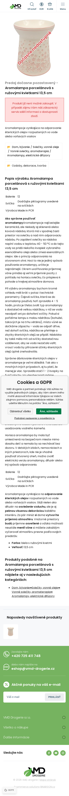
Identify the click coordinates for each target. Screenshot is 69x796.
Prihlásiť (54, 697)
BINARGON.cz (47, 786)
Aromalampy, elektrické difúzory (28, 155)
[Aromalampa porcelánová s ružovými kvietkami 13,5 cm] (10, 631)
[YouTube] (56, 753)
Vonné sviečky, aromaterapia (29, 151)
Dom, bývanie (21, 147)
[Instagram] (63, 753)
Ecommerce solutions (27, 786)
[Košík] (50, 6)
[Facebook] (49, 753)
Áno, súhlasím (49, 411)
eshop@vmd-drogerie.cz (33, 668)
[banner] (15, 6)
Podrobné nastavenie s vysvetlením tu (34, 418)
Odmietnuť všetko (20, 411)
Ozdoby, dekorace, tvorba (29, 166)
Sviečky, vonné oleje (46, 147)
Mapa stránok (48, 780)
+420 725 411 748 (26, 655)
